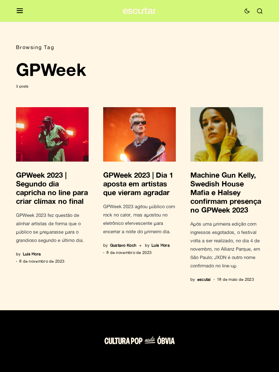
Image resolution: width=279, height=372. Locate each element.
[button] (20, 11)
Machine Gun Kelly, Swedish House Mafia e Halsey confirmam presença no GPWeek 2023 (225, 192)
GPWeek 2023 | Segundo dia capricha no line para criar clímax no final (52, 187)
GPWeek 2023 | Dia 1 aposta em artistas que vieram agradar (138, 183)
